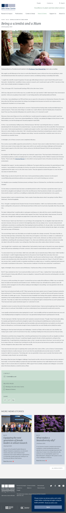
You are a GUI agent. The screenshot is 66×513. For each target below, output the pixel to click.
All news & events (57, 468)
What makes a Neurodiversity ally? (45, 439)
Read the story (8, 461)
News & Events (42, 13)
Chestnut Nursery (20, 158)
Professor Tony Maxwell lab (37, 69)
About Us (62, 13)
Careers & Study (30, 13)
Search (63, 3)
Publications (19, 13)
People (39, 3)
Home (3, 19)
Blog (7, 19)
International (40, 485)
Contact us (50, 3)
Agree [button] (48, 507)
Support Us (53, 13)
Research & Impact (6, 13)
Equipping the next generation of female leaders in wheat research (15, 440)
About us (29, 488)
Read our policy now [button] (51, 502)
